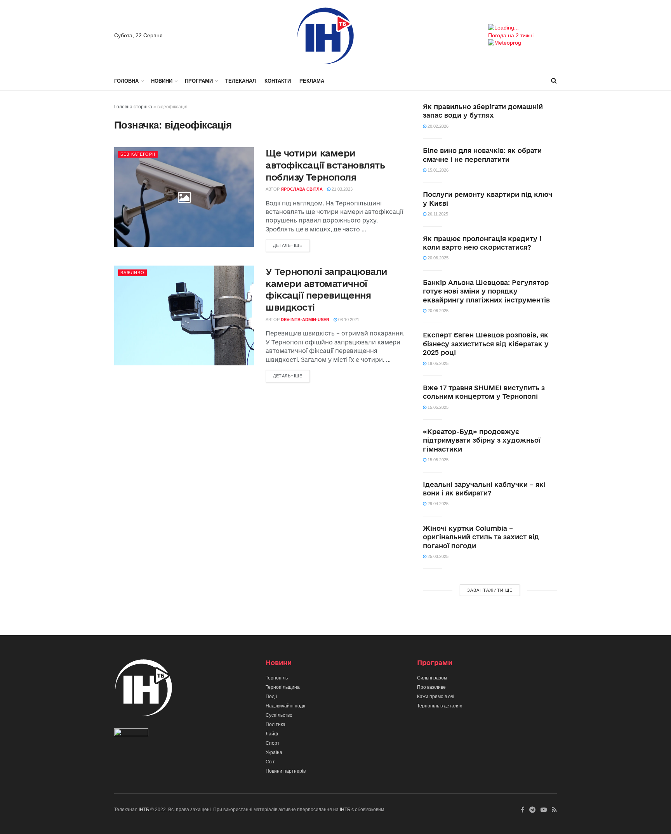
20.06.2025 (437, 257)
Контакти (277, 81)
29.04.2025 (437, 503)
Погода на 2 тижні (511, 35)
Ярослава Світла (302, 189)
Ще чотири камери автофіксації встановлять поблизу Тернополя (325, 165)
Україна (274, 752)
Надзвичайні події (285, 706)
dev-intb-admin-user (305, 319)
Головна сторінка (133, 106)
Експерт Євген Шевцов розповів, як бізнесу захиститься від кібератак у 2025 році (486, 343)
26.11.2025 (437, 214)
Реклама (311, 81)
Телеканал (240, 81)
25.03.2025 (437, 556)
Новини (161, 81)
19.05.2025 (437, 363)
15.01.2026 (437, 170)
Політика (275, 724)
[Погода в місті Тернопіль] (522, 28)
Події (271, 696)
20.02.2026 (437, 126)
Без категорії (137, 154)
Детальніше (287, 245)
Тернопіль (277, 678)
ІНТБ (144, 809)
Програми (199, 81)
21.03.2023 (341, 189)
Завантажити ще (490, 590)
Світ (270, 761)
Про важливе (431, 687)
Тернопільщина (283, 687)
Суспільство (279, 715)
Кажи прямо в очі (435, 696)
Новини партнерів (286, 771)
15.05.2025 (437, 407)
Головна (126, 81)
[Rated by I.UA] (131, 734)
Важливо (132, 272)
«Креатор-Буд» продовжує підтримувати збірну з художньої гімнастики (482, 440)
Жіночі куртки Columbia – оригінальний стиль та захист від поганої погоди (481, 537)
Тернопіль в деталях (439, 706)
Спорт (273, 743)
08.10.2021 (348, 319)
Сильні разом (432, 678)
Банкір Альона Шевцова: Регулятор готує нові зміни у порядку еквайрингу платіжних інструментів (486, 291)
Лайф (272, 734)
